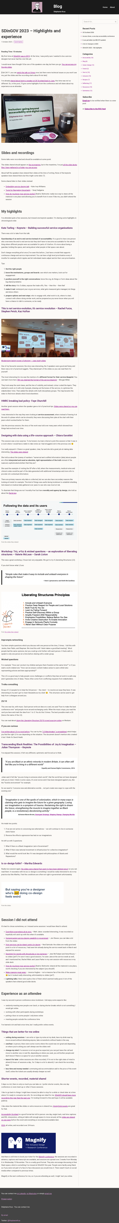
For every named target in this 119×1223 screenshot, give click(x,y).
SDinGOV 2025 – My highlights (92, 48)
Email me (86, 101)
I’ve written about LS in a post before (15, 732)
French (85, 69)
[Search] (116, 22)
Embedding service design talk (17, 186)
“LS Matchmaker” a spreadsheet (54, 732)
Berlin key (12, 493)
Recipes (85, 79)
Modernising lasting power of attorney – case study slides (23, 361)
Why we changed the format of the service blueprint (37, 380)
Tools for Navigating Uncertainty (18, 190)
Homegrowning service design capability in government (27, 938)
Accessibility (87, 58)
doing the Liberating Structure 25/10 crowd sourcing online (39, 720)
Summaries (18, 42)
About (112, 7)
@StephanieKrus (14, 1221)
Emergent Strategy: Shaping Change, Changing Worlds (55, 814)
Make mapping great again (16, 972)
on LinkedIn (21, 1193)
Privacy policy (6, 1199)
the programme (35, 165)
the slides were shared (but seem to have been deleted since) (44, 869)
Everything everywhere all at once (19, 932)
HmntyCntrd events (60, 1106)
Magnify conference (46, 1157)
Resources (86, 87)
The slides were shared (19, 452)
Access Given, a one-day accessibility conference (99, 36)
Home (105, 7)
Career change (87, 65)
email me (48, 1193)
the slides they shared (11, 632)
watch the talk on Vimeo (26, 73)
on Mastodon (32, 1193)
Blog (84, 61)
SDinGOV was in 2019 (21, 56)
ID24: (3, 1125)
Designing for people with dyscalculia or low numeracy (26, 954)
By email (4, 1215)
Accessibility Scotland (9, 1114)
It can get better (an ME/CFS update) (94, 40)
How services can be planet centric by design (23, 945)
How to (85, 72)
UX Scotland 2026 (88, 32)
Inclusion (85, 76)
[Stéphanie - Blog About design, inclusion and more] (37, 7)
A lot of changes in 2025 (90, 44)
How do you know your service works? (21, 194)
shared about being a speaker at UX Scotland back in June (32, 81)
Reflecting (86, 83)
